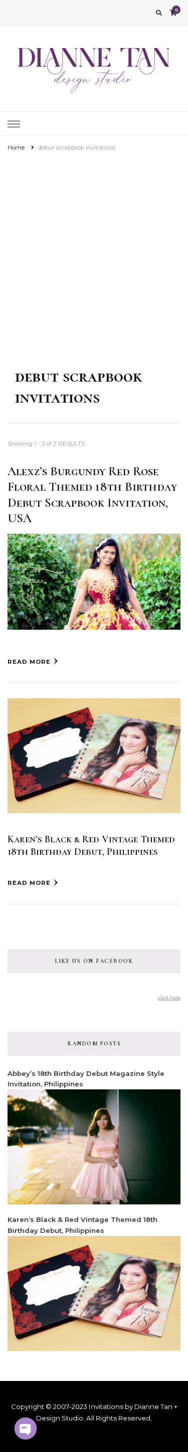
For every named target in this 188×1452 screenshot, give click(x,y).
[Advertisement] (94, 252)
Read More (29, 661)
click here (169, 997)
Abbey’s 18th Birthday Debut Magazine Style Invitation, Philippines (86, 1078)
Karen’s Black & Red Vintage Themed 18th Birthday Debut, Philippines (91, 845)
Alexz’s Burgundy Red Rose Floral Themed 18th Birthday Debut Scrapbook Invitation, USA (92, 495)
